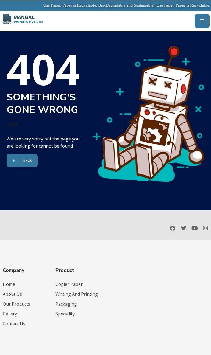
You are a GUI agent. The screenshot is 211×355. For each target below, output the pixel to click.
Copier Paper (69, 284)
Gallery (10, 314)
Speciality (65, 314)
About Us (12, 294)
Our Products (16, 304)
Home (9, 284)
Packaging (66, 304)
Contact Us (14, 324)
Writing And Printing (76, 294)
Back (26, 160)
